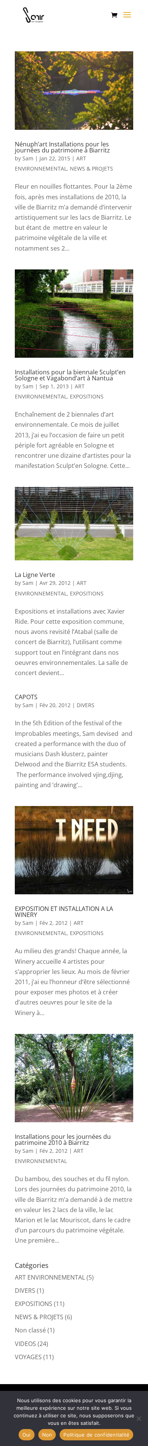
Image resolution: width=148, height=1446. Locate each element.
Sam (27, 158)
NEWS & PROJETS (91, 168)
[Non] (138, 1418)
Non (47, 1435)
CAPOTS (26, 697)
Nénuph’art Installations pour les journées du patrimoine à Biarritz (62, 147)
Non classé (30, 1330)
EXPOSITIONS (87, 396)
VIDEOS (25, 1344)
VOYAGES (28, 1357)
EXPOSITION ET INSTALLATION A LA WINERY (64, 912)
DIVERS (85, 705)
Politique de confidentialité (96, 1435)
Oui (26, 1435)
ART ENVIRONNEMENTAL (50, 1277)
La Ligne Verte (35, 575)
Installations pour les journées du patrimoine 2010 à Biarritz (63, 1139)
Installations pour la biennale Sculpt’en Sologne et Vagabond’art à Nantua (70, 375)
